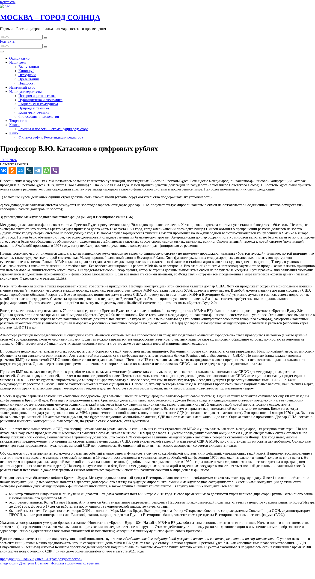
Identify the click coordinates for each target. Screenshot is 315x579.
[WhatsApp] (46, 170)
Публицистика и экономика (40, 100)
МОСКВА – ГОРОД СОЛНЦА (50, 17)
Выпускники (28, 67)
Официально (19, 58)
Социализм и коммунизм (38, 104)
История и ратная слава (37, 96)
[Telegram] (38, 170)
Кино (13, 133)
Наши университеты (25, 91)
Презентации (28, 79)
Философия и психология (38, 116)
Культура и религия (33, 112)
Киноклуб (26, 71)
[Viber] (55, 170)
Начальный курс (22, 87)
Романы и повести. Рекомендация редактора (53, 129)
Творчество (18, 121)
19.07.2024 (8, 160)
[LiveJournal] (29, 170)
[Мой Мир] (20, 170)
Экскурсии (27, 75)
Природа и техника (33, 108)
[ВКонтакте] (3, 170)
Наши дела (17, 62)
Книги (14, 125)
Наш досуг (26, 83)
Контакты (7, 2)
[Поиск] (45, 38)
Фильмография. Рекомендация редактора (50, 137)
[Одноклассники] (12, 170)
